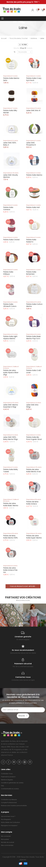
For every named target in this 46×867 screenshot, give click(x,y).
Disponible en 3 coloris (10, 76)
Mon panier (5, 839)
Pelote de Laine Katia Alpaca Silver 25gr (11, 372)
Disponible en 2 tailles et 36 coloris (11, 500)
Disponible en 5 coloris (33, 140)
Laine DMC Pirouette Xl (31, 143)
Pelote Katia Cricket (11, 239)
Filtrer (24, 45)
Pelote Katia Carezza (8, 208)
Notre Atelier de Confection (10, 822)
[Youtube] (14, 762)
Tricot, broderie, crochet (19, 38)
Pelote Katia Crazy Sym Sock (33, 79)
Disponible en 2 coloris (33, 76)
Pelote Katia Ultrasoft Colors (9, 305)
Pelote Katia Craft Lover (33, 371)
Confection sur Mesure (9, 800)
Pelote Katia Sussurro (31, 240)
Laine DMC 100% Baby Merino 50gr (10, 438)
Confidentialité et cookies (10, 789)
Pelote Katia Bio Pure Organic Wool (34, 438)
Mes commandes (7, 845)
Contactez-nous (7, 774)
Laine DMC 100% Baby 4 (9, 143)
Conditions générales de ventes (12, 783)
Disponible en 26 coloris (34, 533)
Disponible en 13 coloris (33, 108)
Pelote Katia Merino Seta (11, 79)
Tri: (15, 52)
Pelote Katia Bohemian (31, 273)
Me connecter (6, 836)
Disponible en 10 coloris (33, 302)
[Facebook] (8, 762)
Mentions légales (7, 780)
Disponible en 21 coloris (33, 403)
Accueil (4, 38)
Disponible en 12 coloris (10, 140)
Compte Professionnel (9, 803)
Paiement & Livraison (8, 777)
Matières (34, 38)
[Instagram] (3, 762)
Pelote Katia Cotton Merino (34, 305)
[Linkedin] (30, 762)
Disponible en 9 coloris (10, 467)
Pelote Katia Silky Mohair (10, 111)
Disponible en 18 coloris (33, 499)
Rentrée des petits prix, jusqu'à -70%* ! (23, 2)
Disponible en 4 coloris (33, 173)
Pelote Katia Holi (32, 207)
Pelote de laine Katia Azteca (32, 502)
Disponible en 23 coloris (10, 173)
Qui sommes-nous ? (8, 816)
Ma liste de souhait (7, 842)
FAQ (2, 786)
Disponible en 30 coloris (10, 403)
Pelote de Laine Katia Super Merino (34, 536)
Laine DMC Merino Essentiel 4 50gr (10, 406)
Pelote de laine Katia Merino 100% (10, 536)
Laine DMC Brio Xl (33, 110)
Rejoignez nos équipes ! (9, 825)
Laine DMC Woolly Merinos (10, 176)
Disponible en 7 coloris (10, 108)
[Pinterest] (19, 762)
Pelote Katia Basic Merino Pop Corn (33, 337)
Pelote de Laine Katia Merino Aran (33, 470)
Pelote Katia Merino (34, 175)
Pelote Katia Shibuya (8, 273)
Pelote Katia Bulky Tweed (10, 470)
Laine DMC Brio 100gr (32, 406)
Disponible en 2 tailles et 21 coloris (34, 367)
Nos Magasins (6, 819)
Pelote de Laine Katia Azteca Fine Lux (10, 570)
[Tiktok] (24, 762)
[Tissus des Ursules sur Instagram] (11, 615)
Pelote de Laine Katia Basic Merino (10, 504)
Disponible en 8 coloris (10, 334)
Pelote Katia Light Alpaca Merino (10, 337)
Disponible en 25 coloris (34, 467)
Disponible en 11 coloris (10, 566)
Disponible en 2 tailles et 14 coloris (11, 367)
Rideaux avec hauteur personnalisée (14, 806)
